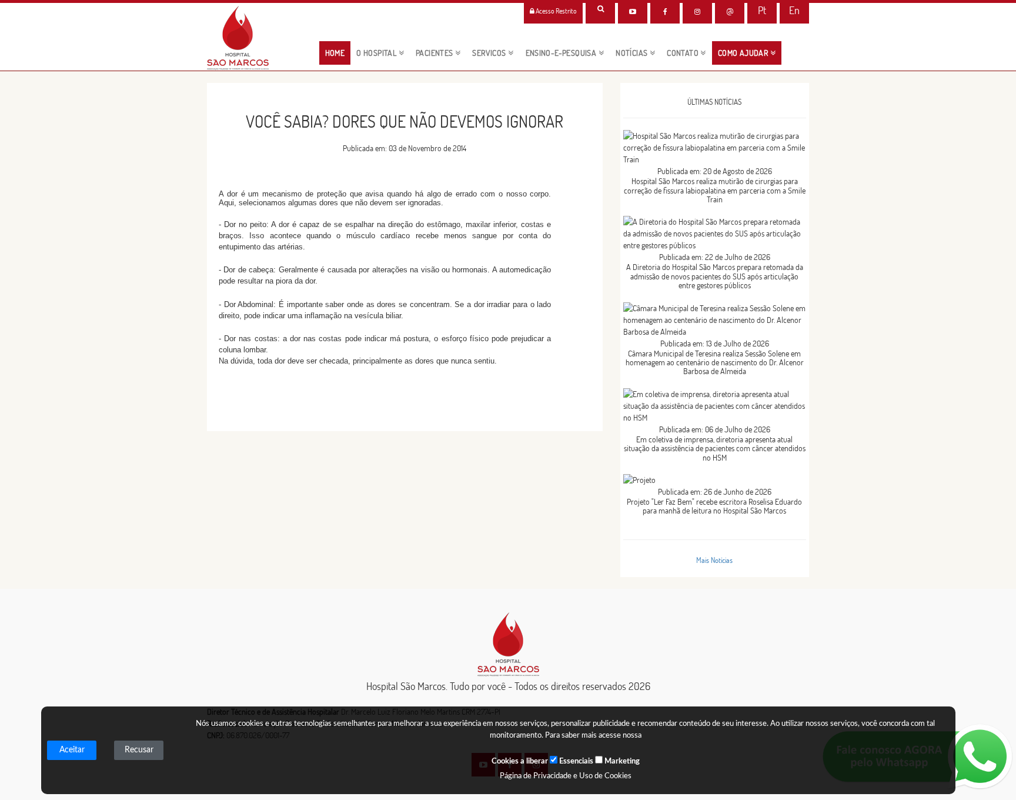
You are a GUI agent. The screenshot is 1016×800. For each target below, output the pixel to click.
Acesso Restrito (555, 10)
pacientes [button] (435, 53)
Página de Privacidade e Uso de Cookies (565, 776)
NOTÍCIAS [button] (633, 53)
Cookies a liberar (520, 761)
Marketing (621, 761)
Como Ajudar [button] (744, 53)
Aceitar (72, 750)
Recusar (139, 750)
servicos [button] (490, 53)
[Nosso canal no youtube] (632, 12)
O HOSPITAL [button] (377, 53)
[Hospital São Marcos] (665, 12)
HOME (338, 52)
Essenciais (575, 761)
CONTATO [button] (683, 53)
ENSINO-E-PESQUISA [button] (562, 53)
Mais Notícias (714, 560)
